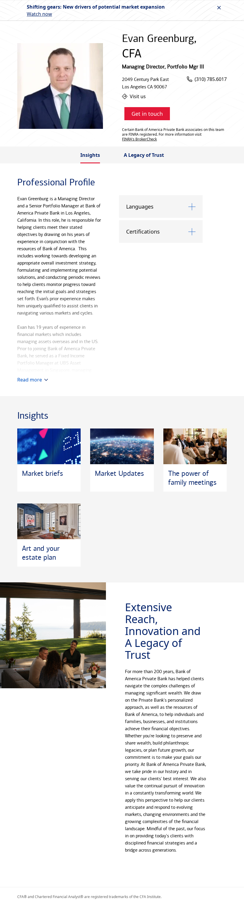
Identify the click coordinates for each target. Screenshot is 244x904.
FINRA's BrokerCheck (139, 139)
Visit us (138, 96)
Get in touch (147, 113)
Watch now (39, 14)
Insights (90, 155)
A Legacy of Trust (144, 155)
